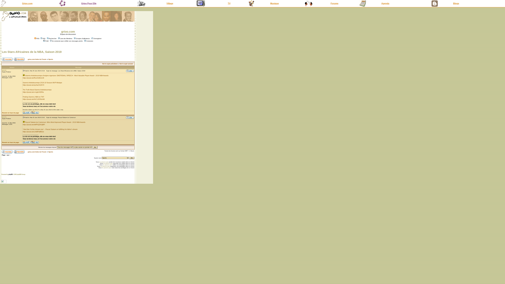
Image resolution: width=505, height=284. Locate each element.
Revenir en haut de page (10, 113)
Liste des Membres (66, 38)
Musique (274, 3)
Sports (50, 59)
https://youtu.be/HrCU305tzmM (34, 99)
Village (169, 3)
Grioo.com (27, 3)
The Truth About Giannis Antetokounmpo (37, 90)
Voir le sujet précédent (110, 64)
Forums (334, 3)
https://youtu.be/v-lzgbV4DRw (33, 92)
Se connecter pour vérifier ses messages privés (67, 41)
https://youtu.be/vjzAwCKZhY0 (33, 85)
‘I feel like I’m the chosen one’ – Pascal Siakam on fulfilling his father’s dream (50, 129)
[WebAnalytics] (4, 182)
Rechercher (53, 38)
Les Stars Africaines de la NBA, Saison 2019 (32, 52)
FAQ (43, 38)
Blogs (456, 3)
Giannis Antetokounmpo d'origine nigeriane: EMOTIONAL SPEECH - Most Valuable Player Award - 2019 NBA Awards (66, 76)
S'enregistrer (97, 38)
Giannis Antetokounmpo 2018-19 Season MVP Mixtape (42, 83)
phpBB (10, 174)
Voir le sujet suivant (126, 64)
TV (229, 3)
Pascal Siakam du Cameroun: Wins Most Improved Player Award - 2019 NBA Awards (55, 122)
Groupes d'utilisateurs (83, 38)
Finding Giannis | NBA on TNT (33, 97)
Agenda (385, 3)
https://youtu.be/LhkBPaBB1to (33, 132)
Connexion (89, 41)
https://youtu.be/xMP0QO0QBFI (34, 125)
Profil (46, 41)
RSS (37, 38)
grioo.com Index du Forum (37, 59)
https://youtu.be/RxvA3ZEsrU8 (33, 78)
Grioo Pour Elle (88, 3)
